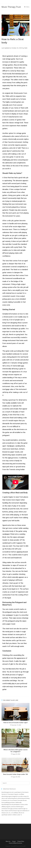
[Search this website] (15, 783)
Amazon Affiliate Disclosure (15, 843)
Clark (25, 48)
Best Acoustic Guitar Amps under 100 (15, 774)
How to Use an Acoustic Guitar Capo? (15, 722)
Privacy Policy (20, 841)
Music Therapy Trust (11, 6)
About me (8, 841)
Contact (14, 841)
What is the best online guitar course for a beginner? (15, 751)
